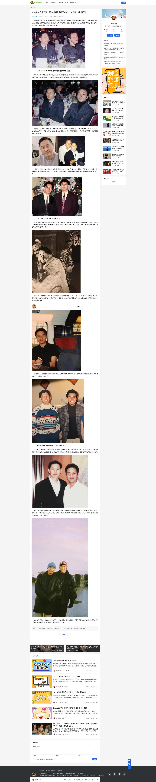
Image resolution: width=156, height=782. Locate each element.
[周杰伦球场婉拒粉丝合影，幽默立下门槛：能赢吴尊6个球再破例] (107, 163)
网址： (79, 755)
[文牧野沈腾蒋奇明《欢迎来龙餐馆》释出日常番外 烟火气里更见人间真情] (107, 133)
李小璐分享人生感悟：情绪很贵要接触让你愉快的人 (118, 140)
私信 (118, 35)
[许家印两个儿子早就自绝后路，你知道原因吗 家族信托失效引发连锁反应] (107, 110)
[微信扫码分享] (82, 779)
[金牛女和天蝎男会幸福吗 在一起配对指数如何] (42, 697)
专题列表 (61, 2)
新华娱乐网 (34, 16)
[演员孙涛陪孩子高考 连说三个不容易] (42, 681)
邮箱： (58, 755)
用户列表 (60, 771)
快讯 (66, 2)
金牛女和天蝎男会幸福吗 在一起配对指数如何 (69, 692)
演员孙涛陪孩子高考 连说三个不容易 (66, 676)
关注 (111, 35)
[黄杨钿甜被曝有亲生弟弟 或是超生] (42, 665)
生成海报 (77, 779)
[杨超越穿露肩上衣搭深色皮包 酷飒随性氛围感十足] (107, 148)
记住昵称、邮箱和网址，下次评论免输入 (43, 759)
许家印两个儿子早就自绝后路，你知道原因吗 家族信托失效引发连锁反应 (118, 110)
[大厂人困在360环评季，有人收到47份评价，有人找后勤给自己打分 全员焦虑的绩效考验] (42, 729)
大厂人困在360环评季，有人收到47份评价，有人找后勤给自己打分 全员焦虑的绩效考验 (75, 725)
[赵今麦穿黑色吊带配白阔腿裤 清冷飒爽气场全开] (107, 125)
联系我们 (41, 771)
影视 (47, 771)
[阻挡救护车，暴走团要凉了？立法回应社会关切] (107, 118)
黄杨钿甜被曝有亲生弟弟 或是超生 (65, 661)
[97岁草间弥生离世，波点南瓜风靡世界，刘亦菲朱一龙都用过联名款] (107, 171)
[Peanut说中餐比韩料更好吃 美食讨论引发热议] (42, 713)
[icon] (109, 774)
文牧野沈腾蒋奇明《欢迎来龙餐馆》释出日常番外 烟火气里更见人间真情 (118, 133)
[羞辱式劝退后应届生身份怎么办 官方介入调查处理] (107, 103)
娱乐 (55, 16)
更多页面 (72, 2)
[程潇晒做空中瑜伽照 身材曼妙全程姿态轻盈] (107, 156)
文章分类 (53, 2)
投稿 (124, 2)
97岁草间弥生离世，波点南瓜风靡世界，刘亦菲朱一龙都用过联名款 (118, 171)
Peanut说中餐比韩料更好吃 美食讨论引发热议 (70, 708)
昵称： (36, 755)
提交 (95, 759)
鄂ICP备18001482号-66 (64, 773)
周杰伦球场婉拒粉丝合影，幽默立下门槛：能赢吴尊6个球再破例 (118, 163)
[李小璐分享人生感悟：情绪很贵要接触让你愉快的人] (107, 140)
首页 (47, 2)
